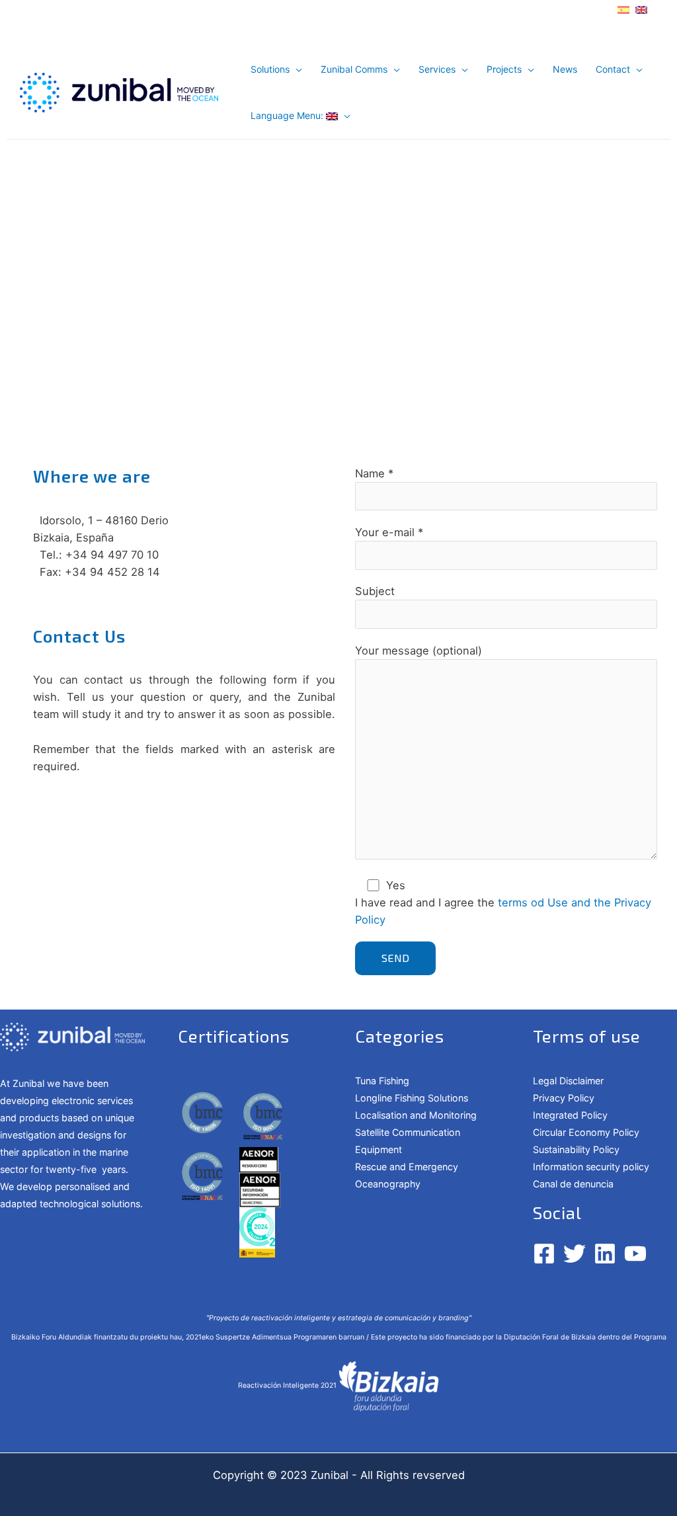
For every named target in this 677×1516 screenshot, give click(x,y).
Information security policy (591, 1166)
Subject (375, 591)
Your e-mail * (389, 532)
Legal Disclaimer (568, 1080)
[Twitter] (574, 1253)
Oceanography (387, 1183)
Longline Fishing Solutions (411, 1097)
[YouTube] (635, 1253)
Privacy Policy (563, 1097)
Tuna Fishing (382, 1080)
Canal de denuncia (573, 1183)
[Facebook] (544, 1253)
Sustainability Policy (576, 1149)
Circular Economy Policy (586, 1132)
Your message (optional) (418, 650)
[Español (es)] (623, 8)
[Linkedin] (605, 1253)
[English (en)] (641, 8)
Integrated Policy (570, 1115)
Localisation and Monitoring (416, 1115)
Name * (374, 473)
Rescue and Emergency (406, 1166)
